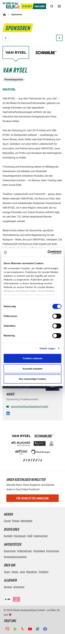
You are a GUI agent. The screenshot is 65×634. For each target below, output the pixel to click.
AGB (29, 535)
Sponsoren (10, 551)
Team (7, 571)
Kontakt (8, 535)
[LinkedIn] (8, 414)
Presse (15, 520)
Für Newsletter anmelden (32, 498)
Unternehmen (24, 551)
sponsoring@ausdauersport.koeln (29, 406)
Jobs (22, 571)
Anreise (8, 586)
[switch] (56, 316)
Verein (14, 571)
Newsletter (26, 520)
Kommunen (52, 551)
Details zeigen (47, 348)
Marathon (31, 571)
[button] (59, 38)
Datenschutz (41, 535)
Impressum (20, 535)
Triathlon (43, 571)
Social (7, 520)
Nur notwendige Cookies (32, 379)
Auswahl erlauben (32, 368)
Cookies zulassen (32, 358)
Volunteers (39, 551)
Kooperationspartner (15, 556)
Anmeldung (33, 6)
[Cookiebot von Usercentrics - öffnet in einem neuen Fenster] (47, 252)
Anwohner (18, 586)
